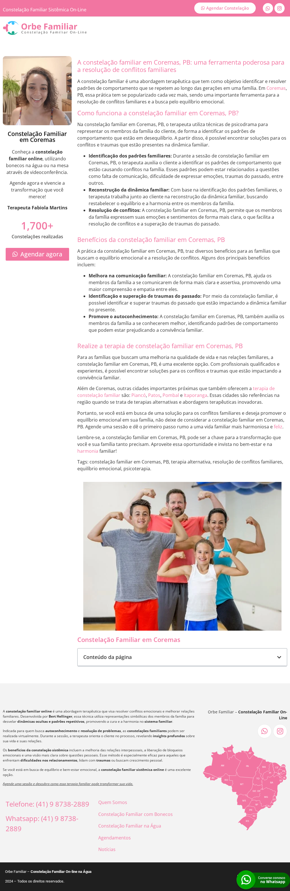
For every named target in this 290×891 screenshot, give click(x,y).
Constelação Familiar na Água (129, 826)
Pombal (171, 395)
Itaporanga (195, 395)
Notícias (107, 849)
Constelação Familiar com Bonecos (135, 814)
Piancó (138, 395)
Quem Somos (112, 802)
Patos (154, 395)
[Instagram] (279, 8)
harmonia (87, 451)
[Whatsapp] (268, 8)
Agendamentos (114, 838)
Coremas (276, 88)
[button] (279, 657)
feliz (278, 427)
